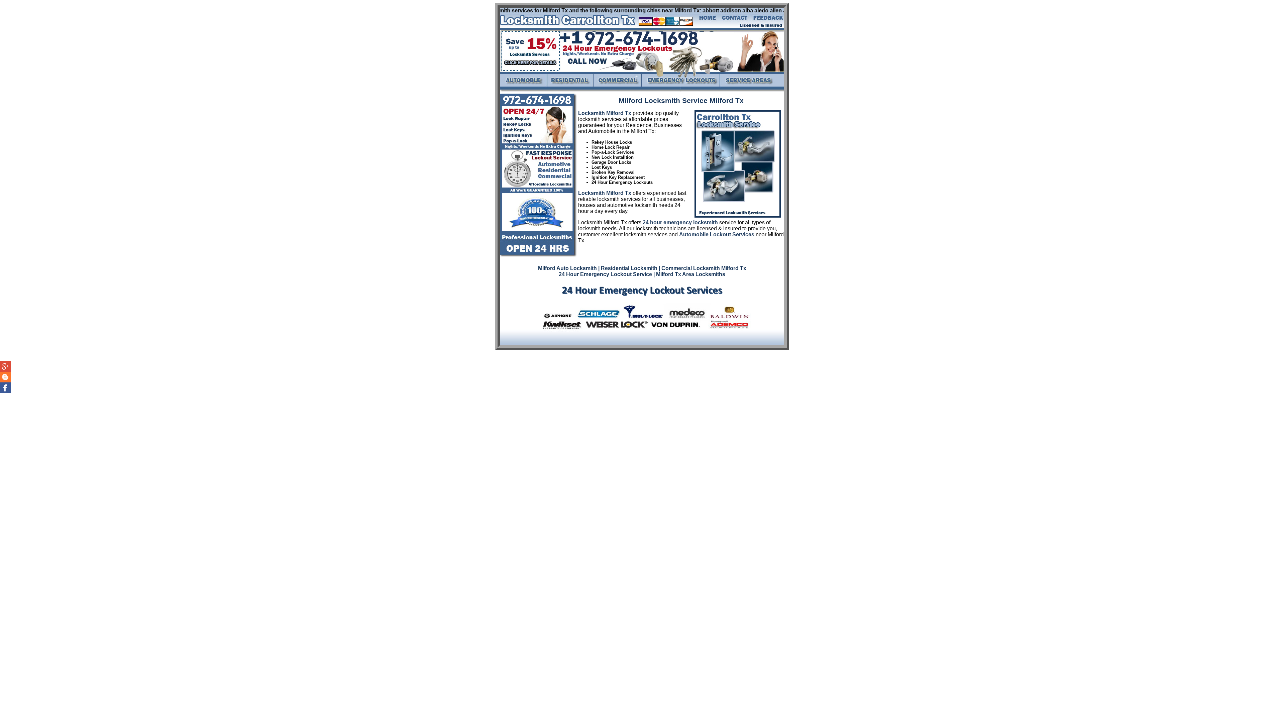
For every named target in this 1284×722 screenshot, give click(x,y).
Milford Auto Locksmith (567, 268)
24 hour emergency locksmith (680, 222)
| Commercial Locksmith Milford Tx (702, 268)
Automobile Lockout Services (716, 234)
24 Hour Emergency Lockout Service (605, 274)
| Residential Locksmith (627, 268)
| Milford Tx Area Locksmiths (689, 274)
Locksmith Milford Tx (604, 113)
